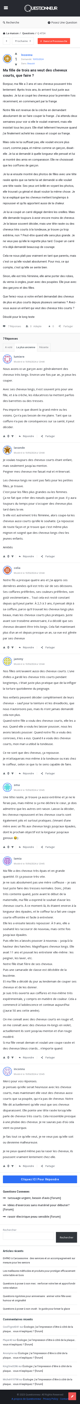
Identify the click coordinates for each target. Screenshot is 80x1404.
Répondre (28, 436)
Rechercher (10, 1230)
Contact (64, 1398)
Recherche (12, 22)
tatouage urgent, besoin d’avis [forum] (34, 1198)
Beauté (31, 63)
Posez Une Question (64, 22)
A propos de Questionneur (26, 1398)
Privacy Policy (50, 1398)
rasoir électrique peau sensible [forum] (34, 1216)
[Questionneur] (41, 8)
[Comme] (16, 53)
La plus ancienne (25, 347)
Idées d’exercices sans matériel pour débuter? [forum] (36, 1207)
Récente (43, 347)
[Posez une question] (72, 1396)
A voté (8, 347)
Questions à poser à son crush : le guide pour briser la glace (36, 1308)
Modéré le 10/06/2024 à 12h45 (29, 790)
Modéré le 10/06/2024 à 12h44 (29, 361)
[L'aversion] (16, 64)
